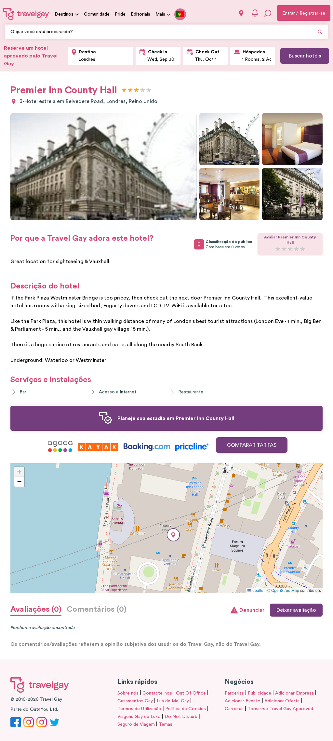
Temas (165, 724)
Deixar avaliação (296, 610)
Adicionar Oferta (282, 701)
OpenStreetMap (285, 590)
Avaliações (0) (35, 609)
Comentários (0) (97, 609)
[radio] (124, 90)
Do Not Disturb (181, 716)
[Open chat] (268, 13)
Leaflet (257, 590)
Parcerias (234, 693)
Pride (120, 14)
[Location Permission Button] (241, 13)
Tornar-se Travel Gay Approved (280, 709)
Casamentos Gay (135, 701)
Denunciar (252, 610)
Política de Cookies (185, 709)
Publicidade (259, 693)
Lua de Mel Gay (173, 701)
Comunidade (97, 14)
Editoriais (140, 14)
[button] (173, 535)
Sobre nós (128, 693)
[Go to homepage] (26, 13)
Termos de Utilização (139, 709)
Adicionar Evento (242, 701)
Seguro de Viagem (136, 724)
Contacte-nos (157, 693)
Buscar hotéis (305, 55)
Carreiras (234, 709)
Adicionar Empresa (294, 693)
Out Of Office (191, 693)
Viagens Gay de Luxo (139, 716)
